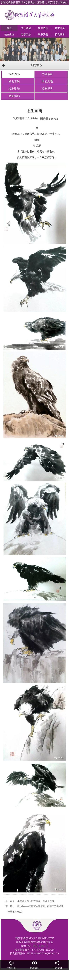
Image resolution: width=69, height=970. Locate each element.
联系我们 (43, 34)
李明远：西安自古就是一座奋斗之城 (35, 901)
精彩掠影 (14, 95)
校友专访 (14, 81)
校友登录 (60, 34)
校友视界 (47, 88)
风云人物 (47, 81)
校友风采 (60, 28)
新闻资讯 (43, 28)
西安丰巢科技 (40, 946)
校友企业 (9, 34)
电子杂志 (26, 34)
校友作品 (14, 74)
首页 (9, 28)
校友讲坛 (14, 88)
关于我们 (26, 28)
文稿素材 (47, 74)
